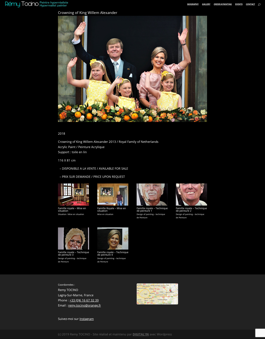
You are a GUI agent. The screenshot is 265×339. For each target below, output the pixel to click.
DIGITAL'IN (141, 334)
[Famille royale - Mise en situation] (73, 206)
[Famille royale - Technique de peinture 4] (112, 249)
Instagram (87, 319)
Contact (250, 4)
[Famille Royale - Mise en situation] (112, 206)
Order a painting (223, 4)
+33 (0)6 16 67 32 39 (84, 300)
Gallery (206, 4)
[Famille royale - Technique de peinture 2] (191, 206)
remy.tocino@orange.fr (84, 305)
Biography (193, 4)
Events (239, 4)
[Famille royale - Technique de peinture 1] (152, 206)
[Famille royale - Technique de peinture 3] (73, 249)
